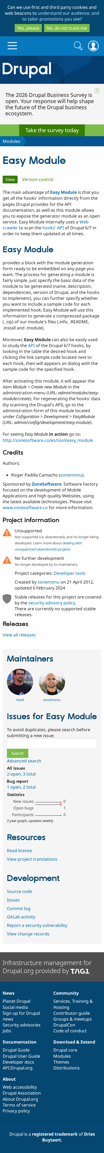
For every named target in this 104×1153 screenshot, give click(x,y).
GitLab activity (21, 917)
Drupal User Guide (21, 1056)
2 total (29, 787)
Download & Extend (74, 1042)
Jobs (7, 1031)
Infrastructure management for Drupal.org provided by (47, 966)
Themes (61, 1062)
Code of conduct (70, 1031)
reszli (20, 699)
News (8, 993)
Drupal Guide (16, 1050)
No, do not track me (67, 28)
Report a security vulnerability (37, 925)
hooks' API (53, 228)
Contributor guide (71, 1013)
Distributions (66, 1068)
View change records (28, 934)
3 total (29, 774)
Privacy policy (16, 1111)
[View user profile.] (20, 693)
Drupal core (65, 1050)
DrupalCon (64, 1025)
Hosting (61, 1007)
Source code (19, 891)
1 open (14, 787)
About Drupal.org (20, 1099)
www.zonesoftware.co (25, 507)
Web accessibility (20, 1087)
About (9, 1079)
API (31, 345)
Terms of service (19, 1105)
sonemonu (71, 475)
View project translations (32, 859)
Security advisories (22, 1025)
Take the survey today (52, 130)
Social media (15, 1007)
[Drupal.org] (52, 70)
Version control (37, 179)
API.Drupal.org (18, 1068)
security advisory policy (51, 603)
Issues (13, 900)
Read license (19, 850)
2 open (14, 774)
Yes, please (28, 28)
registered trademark (55, 1134)
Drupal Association (22, 1093)
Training (80, 1001)
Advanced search (24, 761)
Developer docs (18, 1062)
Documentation (20, 1042)
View (11, 179)
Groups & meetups (72, 1019)
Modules (11, 141)
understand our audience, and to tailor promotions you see (60, 16)
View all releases (19, 635)
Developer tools (70, 573)
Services (61, 1001)
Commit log (18, 908)
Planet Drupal (16, 1001)
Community (66, 993)
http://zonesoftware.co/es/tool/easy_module (48, 440)
